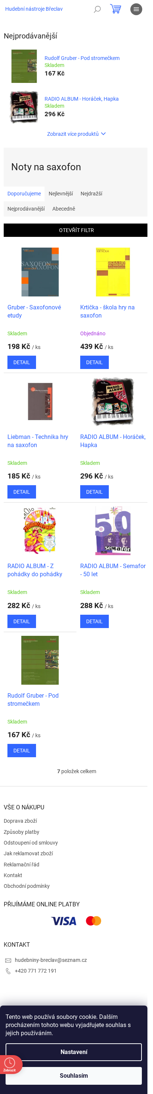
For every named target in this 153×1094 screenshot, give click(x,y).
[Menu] (136, 9)
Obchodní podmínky (27, 886)
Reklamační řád (21, 865)
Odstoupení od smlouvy (31, 843)
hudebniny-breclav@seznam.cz (51, 960)
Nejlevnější (61, 194)
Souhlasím (74, 1075)
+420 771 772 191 (36, 971)
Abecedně (63, 209)
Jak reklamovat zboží (28, 853)
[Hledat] (97, 9)
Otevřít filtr (76, 230)
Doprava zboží (20, 821)
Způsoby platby (21, 832)
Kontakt (13, 875)
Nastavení (74, 1052)
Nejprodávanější (26, 209)
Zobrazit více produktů (73, 134)
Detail (21, 362)
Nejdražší (91, 194)
